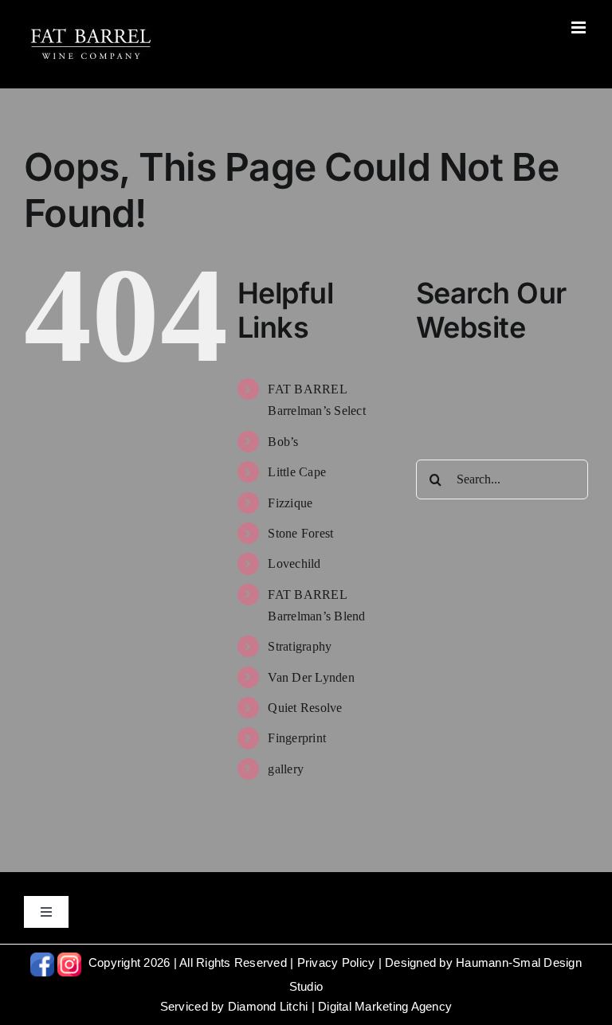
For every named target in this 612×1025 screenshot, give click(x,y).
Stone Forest (300, 533)
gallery (286, 769)
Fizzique (290, 503)
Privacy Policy (336, 962)
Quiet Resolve (305, 707)
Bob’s (283, 441)
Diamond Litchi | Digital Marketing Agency (340, 1006)
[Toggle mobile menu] (579, 27)
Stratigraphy (300, 646)
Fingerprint (297, 738)
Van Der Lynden (311, 677)
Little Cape (297, 472)
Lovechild (294, 563)
